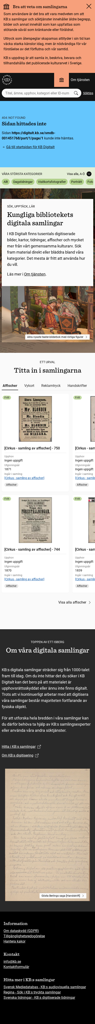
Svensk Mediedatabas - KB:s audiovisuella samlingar (45, 987)
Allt (6, 182)
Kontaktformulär (16, 967)
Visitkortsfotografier (52, 182)
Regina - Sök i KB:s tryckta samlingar (32, 992)
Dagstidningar (23, 182)
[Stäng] (88, 6)
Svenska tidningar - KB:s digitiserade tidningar (39, 997)
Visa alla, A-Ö (76, 174)
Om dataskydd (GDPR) (21, 931)
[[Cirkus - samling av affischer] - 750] (35, 443)
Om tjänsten (80, 80)
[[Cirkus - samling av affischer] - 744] (35, 544)
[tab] (10, 385)
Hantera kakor (14, 941)
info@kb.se (12, 961)
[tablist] (47, 385)
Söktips (88, 93)
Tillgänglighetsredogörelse (24, 936)
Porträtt (76, 182)
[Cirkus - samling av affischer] (24, 478)
